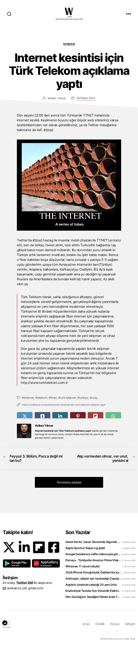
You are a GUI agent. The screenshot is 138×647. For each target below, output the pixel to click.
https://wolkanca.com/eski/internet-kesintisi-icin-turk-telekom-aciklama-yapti (63, 404)
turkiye (83, 397)
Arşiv (86, 624)
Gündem (69, 43)
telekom (42, 397)
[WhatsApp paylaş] (113, 416)
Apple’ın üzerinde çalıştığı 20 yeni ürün (91, 584)
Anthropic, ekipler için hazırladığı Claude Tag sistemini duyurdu (93, 578)
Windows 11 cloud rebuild (82, 566)
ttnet (53, 397)
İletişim (130, 624)
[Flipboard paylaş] (95, 416)
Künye (114, 624)
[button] (17, 563)
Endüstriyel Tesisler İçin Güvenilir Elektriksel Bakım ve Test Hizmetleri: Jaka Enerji (93, 591)
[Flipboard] (39, 547)
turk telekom (68, 397)
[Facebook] (53, 547)
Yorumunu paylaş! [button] (69, 482)
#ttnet (48, 130)
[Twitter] (9, 547)
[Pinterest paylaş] (78, 416)
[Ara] (9, 13)
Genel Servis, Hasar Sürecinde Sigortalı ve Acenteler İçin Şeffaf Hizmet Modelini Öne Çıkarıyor (93, 542)
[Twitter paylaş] (25, 416)
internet (29, 397)
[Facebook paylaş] (42, 416)
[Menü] (128, 13)
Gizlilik (100, 624)
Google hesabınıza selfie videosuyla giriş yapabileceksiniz (93, 554)
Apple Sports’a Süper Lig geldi (85, 548)
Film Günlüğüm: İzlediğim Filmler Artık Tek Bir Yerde (93, 597)
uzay (94, 397)
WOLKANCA (69, 11)
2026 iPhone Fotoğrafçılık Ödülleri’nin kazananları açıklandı (93, 572)
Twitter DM (24, 583)
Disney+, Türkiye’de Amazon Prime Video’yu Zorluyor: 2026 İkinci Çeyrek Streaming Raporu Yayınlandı (93, 560)
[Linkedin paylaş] (60, 416)
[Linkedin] (24, 547)
